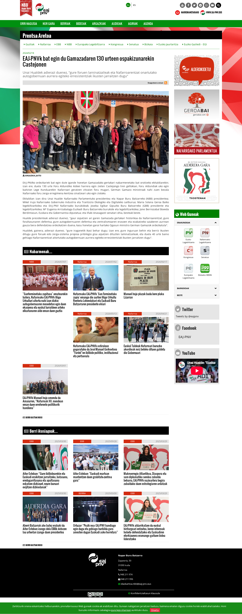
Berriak (65, 23)
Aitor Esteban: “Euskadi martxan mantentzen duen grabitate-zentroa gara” (92, 476)
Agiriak (133, 23)
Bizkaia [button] (148, 44)
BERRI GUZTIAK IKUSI (34, 417)
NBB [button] (69, 44)
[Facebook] (188, 5)
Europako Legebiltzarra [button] (91, 44)
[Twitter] (194, 5)
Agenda (148, 23)
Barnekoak (183, 288)
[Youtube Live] (212, 5)
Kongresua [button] (116, 44)
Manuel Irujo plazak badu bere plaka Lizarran (144, 295)
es (134, 5)
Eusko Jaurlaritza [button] (168, 44)
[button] (218, 5)
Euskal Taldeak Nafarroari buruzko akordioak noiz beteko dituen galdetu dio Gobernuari (144, 349)
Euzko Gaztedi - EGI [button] (195, 44)
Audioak (117, 23)
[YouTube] (182, 5)
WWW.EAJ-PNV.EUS (214, 12)
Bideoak (81, 23)
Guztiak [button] (29, 44)
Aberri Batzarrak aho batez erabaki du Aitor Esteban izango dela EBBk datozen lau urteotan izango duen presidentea (45, 528)
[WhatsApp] (206, 5)
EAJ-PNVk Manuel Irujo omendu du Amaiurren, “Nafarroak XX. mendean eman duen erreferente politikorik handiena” (43, 403)
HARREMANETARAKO (190, 12)
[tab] (196, 223)
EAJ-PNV (185, 337)
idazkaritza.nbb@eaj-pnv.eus (136, 583)
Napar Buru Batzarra (130, 555)
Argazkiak (99, 23)
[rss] (165, 83)
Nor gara (49, 23)
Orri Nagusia (28, 23)
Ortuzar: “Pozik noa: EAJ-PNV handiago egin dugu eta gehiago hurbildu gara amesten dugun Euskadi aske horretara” (95, 528)
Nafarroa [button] (45, 44)
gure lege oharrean (121, 610)
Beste (179, 295)
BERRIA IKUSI (34, 287)
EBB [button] (58, 44)
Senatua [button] (133, 44)
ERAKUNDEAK (183, 222)
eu (128, 5)
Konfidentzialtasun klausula (145, 593)
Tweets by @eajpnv (187, 316)
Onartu (155, 610)
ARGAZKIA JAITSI (33, 175)
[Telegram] (200, 5)
